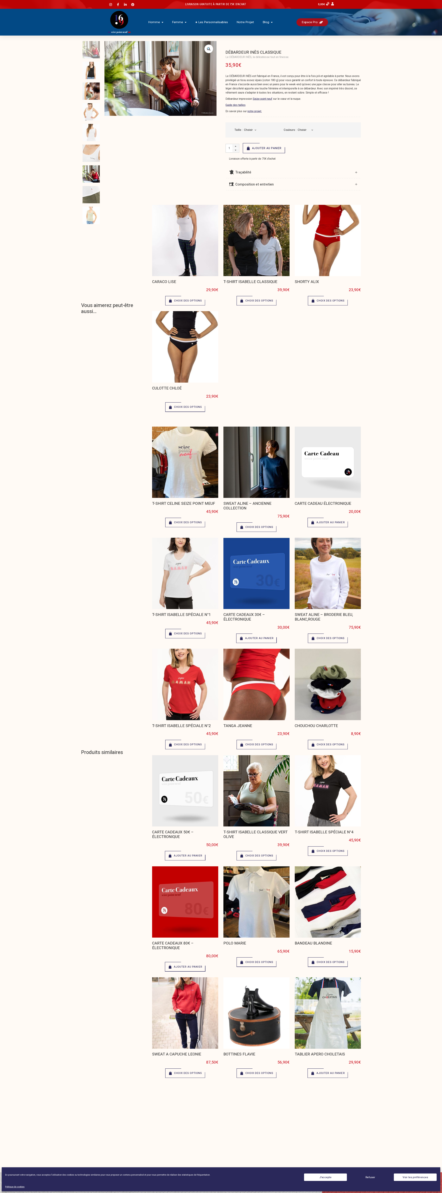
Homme (154, 22)
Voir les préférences (415, 1177)
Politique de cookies (15, 1186)
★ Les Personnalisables (211, 22)
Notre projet (245, 22)
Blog (266, 22)
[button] (208, 49)
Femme (177, 22)
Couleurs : (290, 130)
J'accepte (325, 1177)
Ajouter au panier (266, 148)
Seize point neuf (262, 99)
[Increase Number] (235, 146)
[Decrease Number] (235, 150)
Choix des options (188, 301)
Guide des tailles (235, 105)
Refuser (370, 1177)
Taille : (238, 130)
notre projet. (254, 111)
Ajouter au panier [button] (330, 522)
